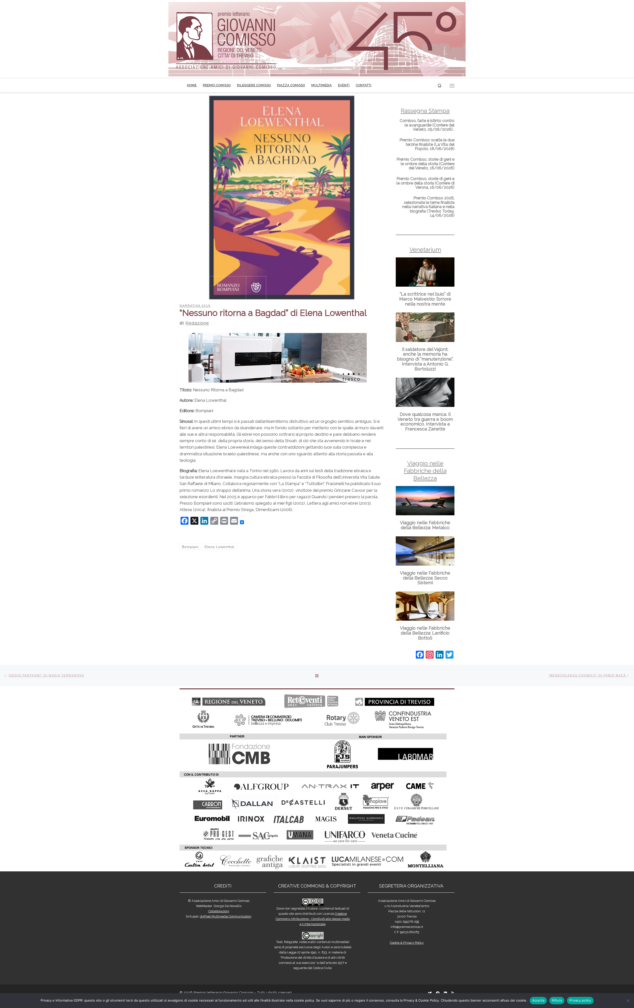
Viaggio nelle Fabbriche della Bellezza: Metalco (425, 525)
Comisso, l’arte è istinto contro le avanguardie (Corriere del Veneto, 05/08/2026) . (427, 125)
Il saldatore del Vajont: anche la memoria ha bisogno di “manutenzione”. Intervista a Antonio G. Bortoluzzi (425, 359)
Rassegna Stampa (425, 110)
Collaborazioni (218, 911)
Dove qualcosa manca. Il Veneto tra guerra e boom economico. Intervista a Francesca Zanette (425, 421)
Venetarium (425, 249)
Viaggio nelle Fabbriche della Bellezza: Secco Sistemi (425, 577)
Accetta (538, 1000)
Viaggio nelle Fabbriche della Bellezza (425, 471)
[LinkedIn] (440, 655)
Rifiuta (557, 1000)
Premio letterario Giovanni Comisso (223, 992)
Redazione (197, 323)
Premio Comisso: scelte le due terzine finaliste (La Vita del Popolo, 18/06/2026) (426, 144)
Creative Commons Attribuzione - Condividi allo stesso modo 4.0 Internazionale (313, 919)
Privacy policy (580, 1000)
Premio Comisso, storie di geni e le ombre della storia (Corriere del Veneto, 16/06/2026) (425, 163)
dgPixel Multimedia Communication (225, 916)
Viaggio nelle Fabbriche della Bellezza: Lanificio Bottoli (425, 633)
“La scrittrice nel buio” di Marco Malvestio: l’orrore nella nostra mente (425, 298)
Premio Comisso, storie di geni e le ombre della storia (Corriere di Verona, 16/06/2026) (425, 183)
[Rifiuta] (627, 1000)
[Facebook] (420, 655)
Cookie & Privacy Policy (407, 943)
